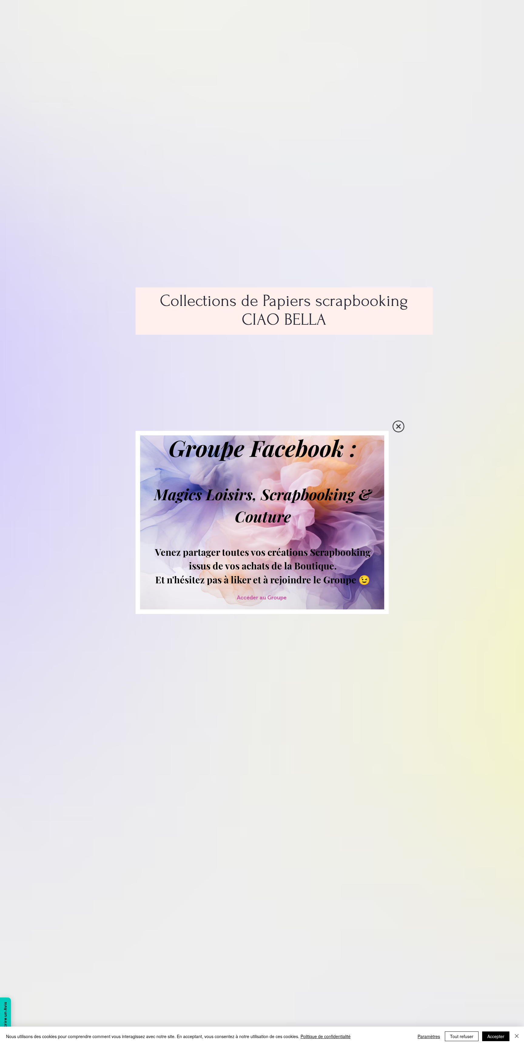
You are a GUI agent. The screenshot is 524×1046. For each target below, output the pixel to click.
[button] (398, 426)
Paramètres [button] (429, 1036)
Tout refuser (461, 1036)
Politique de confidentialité (326, 1036)
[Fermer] (516, 1036)
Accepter (495, 1036)
